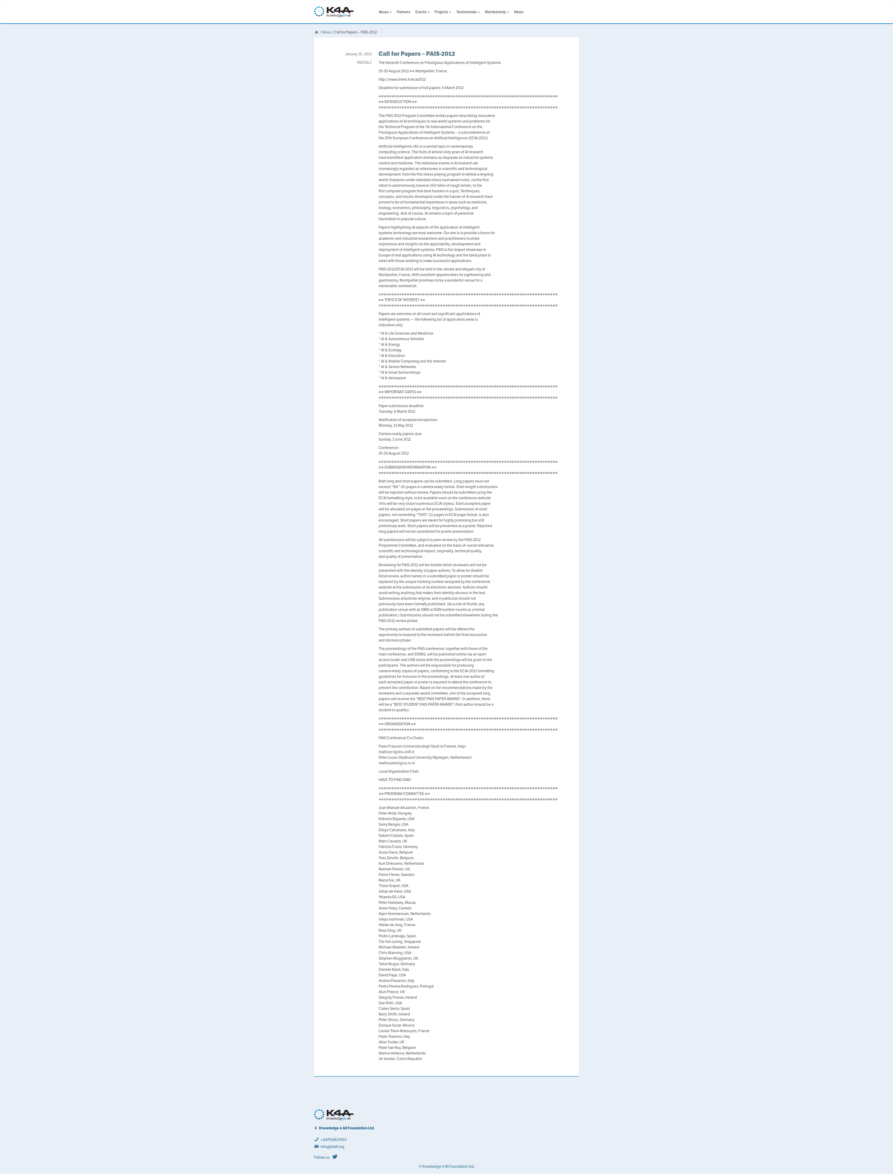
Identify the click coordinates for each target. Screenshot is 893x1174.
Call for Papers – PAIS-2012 (417, 53)
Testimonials (466, 12)
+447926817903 (333, 1139)
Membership (496, 12)
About (384, 12)
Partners (403, 12)
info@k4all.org (332, 1146)
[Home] (316, 32)
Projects (442, 12)
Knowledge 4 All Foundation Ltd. (347, 1128)
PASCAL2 (364, 62)
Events (421, 12)
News (518, 12)
